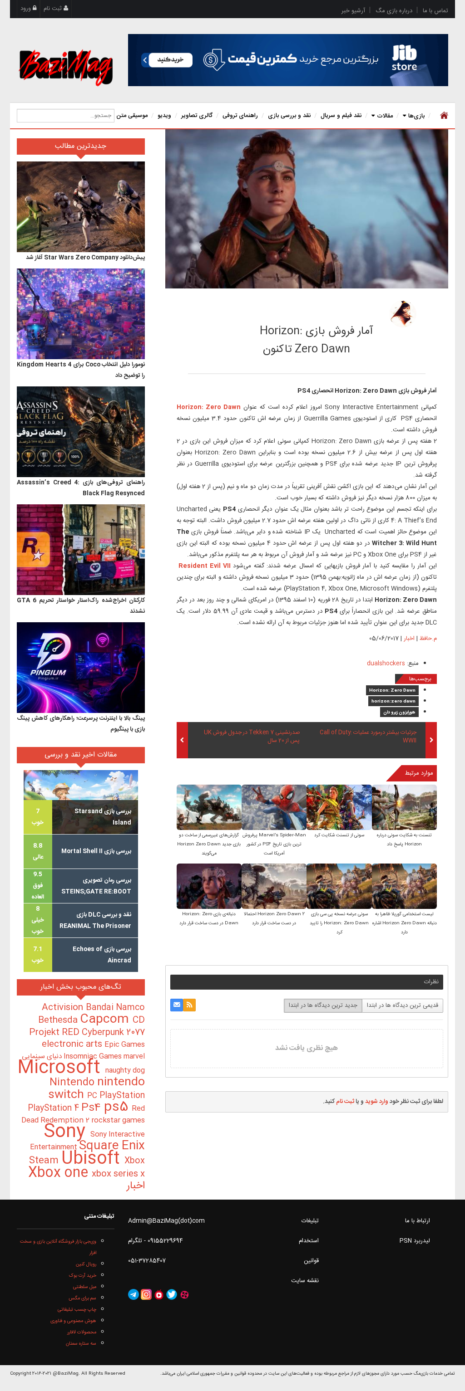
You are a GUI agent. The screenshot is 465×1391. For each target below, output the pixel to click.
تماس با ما (435, 11)
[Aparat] (184, 1294)
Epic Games (124, 1045)
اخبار (409, 639)
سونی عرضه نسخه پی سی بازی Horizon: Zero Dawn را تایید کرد (339, 923)
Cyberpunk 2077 (113, 1032)
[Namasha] (158, 1294)
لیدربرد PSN (415, 1241)
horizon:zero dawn (393, 701)
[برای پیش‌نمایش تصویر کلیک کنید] (306, 209)
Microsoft (61, 1068)
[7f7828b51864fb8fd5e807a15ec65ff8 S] (404, 886)
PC (93, 1096)
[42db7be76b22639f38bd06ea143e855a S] (339, 886)
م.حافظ (345, 311)
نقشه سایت (305, 1281)
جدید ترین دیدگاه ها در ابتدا (323, 1005)
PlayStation (122, 1096)
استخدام (309, 1241)
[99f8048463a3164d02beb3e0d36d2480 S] (339, 808)
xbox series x (118, 1174)
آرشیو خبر (353, 11)
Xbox (134, 1161)
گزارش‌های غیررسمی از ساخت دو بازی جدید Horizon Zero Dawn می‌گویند (209, 844)
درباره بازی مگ (394, 11)
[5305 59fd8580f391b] (402, 313)
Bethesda (59, 1020)
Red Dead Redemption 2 (83, 1115)
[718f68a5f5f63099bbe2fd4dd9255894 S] (404, 808)
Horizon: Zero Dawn (392, 690)
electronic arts (73, 1044)
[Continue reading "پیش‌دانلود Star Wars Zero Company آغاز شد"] (81, 207)
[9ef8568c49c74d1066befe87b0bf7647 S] (274, 808)
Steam (45, 1161)
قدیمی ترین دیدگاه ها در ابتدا (402, 1005)
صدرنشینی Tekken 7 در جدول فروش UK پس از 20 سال (252, 737)
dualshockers (386, 664)
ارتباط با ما (417, 1221)
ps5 (118, 1107)
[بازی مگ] (65, 67)
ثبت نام (54, 9)
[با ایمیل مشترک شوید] (176, 1005)
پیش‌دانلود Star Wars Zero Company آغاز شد (85, 258)
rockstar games (118, 1121)
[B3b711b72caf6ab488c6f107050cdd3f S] (274, 886)
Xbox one (60, 1173)
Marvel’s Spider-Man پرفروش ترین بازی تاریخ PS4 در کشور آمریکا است (274, 844)
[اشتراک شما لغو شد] (189, 1005)
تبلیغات (310, 1221)
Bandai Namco (115, 1008)
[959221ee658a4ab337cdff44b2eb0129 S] (209, 808)
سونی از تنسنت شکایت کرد (339, 835)
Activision (64, 1008)
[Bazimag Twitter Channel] (171, 1294)
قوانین (311, 1261)
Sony (67, 1132)
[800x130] (288, 60)
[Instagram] (146, 1294)
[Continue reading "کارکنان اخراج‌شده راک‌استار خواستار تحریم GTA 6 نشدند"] (81, 550)
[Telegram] (133, 1294)
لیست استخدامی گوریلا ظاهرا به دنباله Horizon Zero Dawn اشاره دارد (404, 923)
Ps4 (92, 1108)
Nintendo (73, 1082)
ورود (26, 9)
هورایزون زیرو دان (399, 712)
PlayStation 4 (54, 1108)
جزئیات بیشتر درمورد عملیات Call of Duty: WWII (368, 737)
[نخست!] (443, 115)
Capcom (106, 1020)
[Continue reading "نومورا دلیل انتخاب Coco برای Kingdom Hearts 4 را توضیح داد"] (81, 314)
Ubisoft (92, 1159)
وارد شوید (376, 1102)
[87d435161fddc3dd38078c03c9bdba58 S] (209, 886)
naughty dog (125, 1070)
